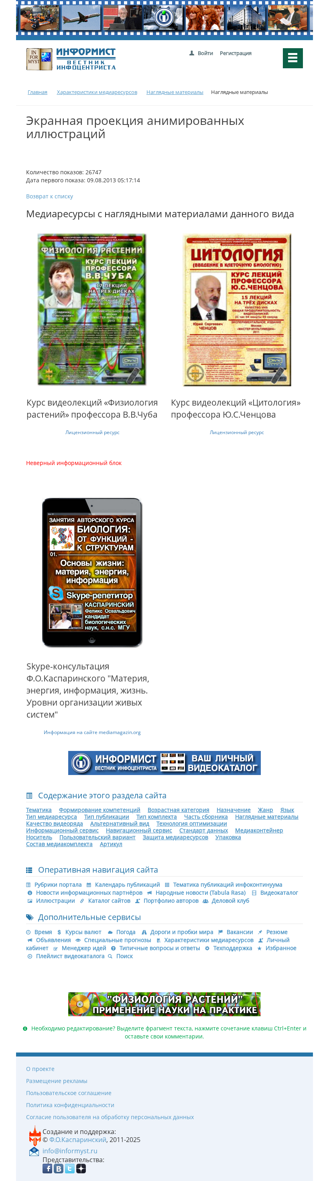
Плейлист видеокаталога (70, 956)
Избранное (281, 948)
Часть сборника (206, 816)
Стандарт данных (203, 830)
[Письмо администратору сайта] (34, 1150)
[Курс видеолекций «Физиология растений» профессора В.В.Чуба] (92, 309)
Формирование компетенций (99, 810)
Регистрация (236, 53)
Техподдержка (232, 948)
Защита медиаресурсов (175, 837)
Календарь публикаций (127, 884)
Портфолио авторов (171, 900)
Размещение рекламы (56, 1081)
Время (43, 932)
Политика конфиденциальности (70, 1105)
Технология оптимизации (191, 823)
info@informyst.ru (70, 1150)
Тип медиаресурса (51, 816)
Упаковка (228, 837)
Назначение (234, 810)
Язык (287, 810)
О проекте (40, 1069)
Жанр (265, 810)
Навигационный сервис (139, 830)
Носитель (39, 837)
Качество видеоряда (54, 823)
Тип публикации (106, 816)
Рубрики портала (58, 884)
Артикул (111, 844)
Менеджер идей (84, 948)
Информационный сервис (62, 830)
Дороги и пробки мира (181, 932)
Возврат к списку (49, 196)
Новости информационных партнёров (89, 892)
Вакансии (240, 932)
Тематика (39, 810)
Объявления (53, 940)
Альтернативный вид (119, 823)
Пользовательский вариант (97, 837)
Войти (205, 53)
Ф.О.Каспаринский (77, 1139)
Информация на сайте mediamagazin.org (92, 732)
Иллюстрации (55, 900)
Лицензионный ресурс (92, 432)
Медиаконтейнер (259, 830)
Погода (126, 932)
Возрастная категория (178, 810)
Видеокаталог (279, 892)
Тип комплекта (156, 816)
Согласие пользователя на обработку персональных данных (110, 1117)
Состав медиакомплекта (59, 844)
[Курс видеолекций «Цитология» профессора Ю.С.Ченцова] (237, 309)
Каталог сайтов (109, 900)
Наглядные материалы (267, 816)
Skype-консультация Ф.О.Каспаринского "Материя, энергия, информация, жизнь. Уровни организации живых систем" (87, 690)
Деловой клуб (230, 900)
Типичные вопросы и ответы (160, 948)
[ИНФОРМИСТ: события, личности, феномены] (164, 762)
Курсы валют (83, 932)
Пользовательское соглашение (69, 1093)
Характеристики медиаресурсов (209, 940)
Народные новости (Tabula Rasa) (201, 892)
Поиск (124, 956)
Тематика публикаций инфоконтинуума (227, 884)
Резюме (277, 932)
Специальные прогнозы (117, 940)
